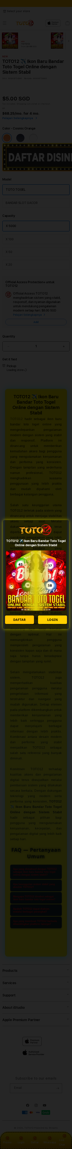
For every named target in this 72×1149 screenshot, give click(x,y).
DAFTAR (19, 620)
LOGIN (52, 620)
